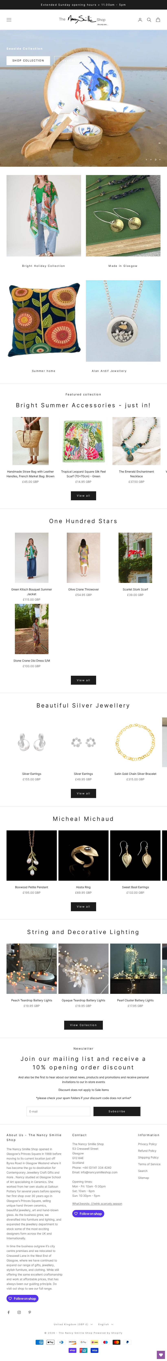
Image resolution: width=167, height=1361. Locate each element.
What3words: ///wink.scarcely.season (97, 1203)
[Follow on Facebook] (9, 1312)
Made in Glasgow (123, 265)
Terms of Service (149, 1164)
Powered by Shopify (108, 1332)
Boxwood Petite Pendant (31, 887)
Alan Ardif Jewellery (109, 370)
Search (142, 1171)
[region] (83, 98)
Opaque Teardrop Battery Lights (83, 1000)
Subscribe (117, 1111)
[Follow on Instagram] (19, 1312)
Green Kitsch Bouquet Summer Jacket (31, 592)
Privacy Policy (147, 1144)
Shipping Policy (148, 1157)
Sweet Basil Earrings (135, 887)
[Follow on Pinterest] (30, 1312)
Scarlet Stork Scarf (135, 589)
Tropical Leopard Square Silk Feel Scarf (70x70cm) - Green (83, 474)
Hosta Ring (83, 887)
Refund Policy (147, 1150)
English (103, 1324)
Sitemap (143, 1177)
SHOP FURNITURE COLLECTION (83, 156)
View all (83, 495)
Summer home (44, 370)
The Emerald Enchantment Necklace (136, 474)
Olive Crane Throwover (83, 589)
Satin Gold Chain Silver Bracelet (135, 773)
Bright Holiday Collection (43, 265)
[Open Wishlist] (161, 1355)
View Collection (83, 1025)
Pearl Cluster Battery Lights (135, 1000)
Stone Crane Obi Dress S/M (31, 660)
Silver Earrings (31, 773)
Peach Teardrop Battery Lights (31, 1000)
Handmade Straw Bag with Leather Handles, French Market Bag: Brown (30, 474)
